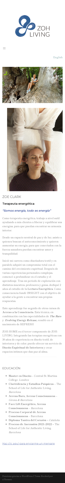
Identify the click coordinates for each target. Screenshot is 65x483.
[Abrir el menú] (4, 48)
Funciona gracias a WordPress (17, 476)
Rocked (45, 476)
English (58, 57)
